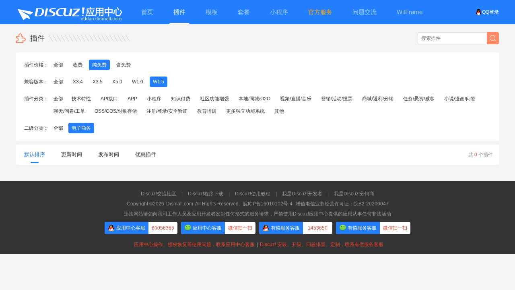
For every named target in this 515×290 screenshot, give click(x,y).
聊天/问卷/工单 (69, 111)
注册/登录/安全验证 (166, 111)
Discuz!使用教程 (252, 194)
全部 (58, 65)
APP (132, 99)
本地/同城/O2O (254, 99)
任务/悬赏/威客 (419, 99)
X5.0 (117, 82)
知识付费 (180, 99)
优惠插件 (145, 154)
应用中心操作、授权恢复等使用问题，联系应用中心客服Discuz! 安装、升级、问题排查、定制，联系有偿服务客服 (257, 244)
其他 (279, 111)
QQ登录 (490, 12)
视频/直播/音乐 (295, 99)
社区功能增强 (214, 99)
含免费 (123, 65)
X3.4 (78, 82)
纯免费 (99, 65)
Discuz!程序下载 (205, 194)
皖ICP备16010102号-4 (268, 204)
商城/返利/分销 (377, 99)
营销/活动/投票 (336, 99)
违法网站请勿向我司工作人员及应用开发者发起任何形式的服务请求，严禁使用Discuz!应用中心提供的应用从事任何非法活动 (257, 214)
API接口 (109, 99)
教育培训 (206, 111)
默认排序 (34, 154)
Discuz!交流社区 (158, 194)
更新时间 (71, 154)
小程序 (154, 99)
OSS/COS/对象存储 (116, 111)
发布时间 (108, 154)
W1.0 (137, 82)
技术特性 (81, 99)
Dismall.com (179, 204)
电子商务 (81, 128)
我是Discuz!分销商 (354, 194)
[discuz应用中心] (69, 12)
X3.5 (98, 82)
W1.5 (158, 82)
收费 (77, 65)
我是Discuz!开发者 (302, 194)
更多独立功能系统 (245, 111)
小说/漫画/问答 (460, 99)
